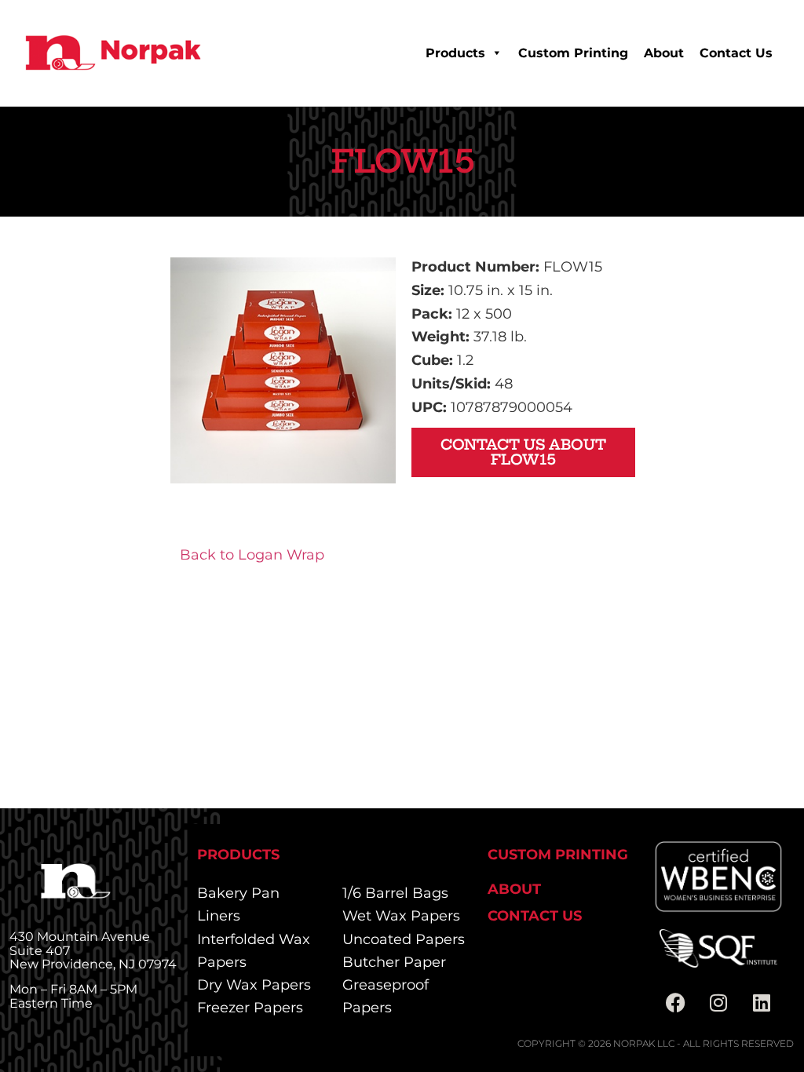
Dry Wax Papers (254, 985)
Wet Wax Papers (401, 915)
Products (455, 53)
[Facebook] (675, 1003)
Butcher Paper (394, 962)
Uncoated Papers (403, 939)
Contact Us (736, 53)
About (664, 53)
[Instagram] (718, 1003)
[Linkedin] (761, 1003)
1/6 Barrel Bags (395, 893)
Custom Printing (573, 53)
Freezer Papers (250, 1007)
